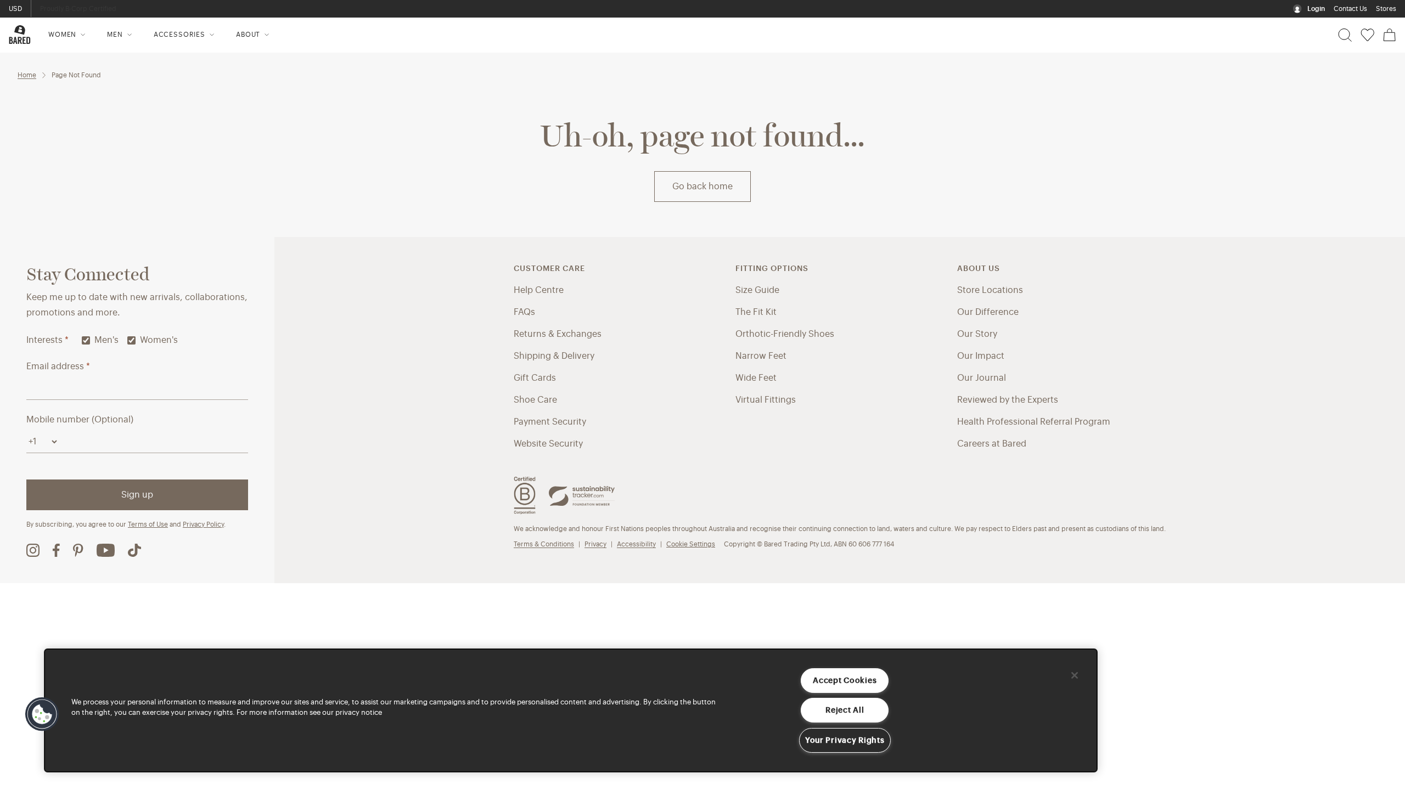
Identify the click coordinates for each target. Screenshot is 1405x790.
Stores (1386, 8)
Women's (159, 340)
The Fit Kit (756, 312)
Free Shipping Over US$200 (84, 8)
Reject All (844, 710)
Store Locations (990, 290)
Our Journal (981, 378)
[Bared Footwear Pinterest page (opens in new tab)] (78, 550)
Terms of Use (148, 524)
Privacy (595, 544)
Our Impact (980, 356)
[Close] (1075, 675)
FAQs (524, 312)
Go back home (702, 186)
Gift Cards (535, 378)
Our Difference (988, 312)
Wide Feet (756, 378)
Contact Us (1350, 8)
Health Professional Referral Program (1033, 421)
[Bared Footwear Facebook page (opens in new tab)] (56, 550)
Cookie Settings (690, 544)
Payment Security (550, 421)
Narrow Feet (760, 356)
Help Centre (539, 290)
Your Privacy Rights (845, 740)
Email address (58, 366)
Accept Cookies (844, 680)
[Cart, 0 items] (1389, 35)
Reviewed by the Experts (1007, 400)
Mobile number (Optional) (79, 419)
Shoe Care (535, 400)
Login (1316, 8)
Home (27, 75)
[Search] (1345, 35)
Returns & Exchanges (558, 334)
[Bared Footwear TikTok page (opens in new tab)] (134, 550)
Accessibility (636, 544)
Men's (106, 340)
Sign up (137, 494)
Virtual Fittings (765, 400)
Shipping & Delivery (554, 356)
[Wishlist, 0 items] (1367, 35)
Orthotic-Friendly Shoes (784, 334)
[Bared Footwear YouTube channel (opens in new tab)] (106, 550)
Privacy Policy (203, 524)
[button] (42, 714)
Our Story (977, 334)
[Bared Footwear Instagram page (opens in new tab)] (33, 550)
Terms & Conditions (544, 544)
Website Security (548, 443)
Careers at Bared (991, 443)
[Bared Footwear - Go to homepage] (20, 34)
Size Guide (757, 290)
